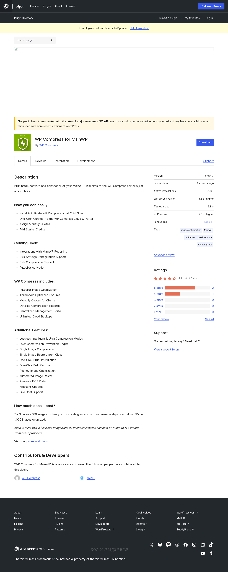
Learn (98, 512)
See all (209, 319)
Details (22, 161)
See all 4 (209, 221)
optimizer (190, 237)
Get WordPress (211, 6)
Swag (141, 529)
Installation (62, 161)
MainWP (208, 230)
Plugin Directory (23, 17)
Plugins (59, 523)
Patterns (60, 529)
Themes (59, 518)
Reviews (40, 161)
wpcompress (205, 244)
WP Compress (48, 145)
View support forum (167, 349)
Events (140, 518)
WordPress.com (187, 512)
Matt (181, 518)
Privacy (18, 529)
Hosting (18, 523)
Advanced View (164, 255)
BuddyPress (185, 529)
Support (208, 161)
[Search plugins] (52, 40)
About (17, 512)
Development (86, 161)
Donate (142, 523)
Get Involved (143, 512)
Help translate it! (139, 28)
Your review (161, 319)
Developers (102, 523)
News (17, 518)
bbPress (183, 523)
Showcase (61, 512)
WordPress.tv (104, 529)
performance (205, 237)
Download (205, 142)
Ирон (51, 549)
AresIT (91, 478)
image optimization (191, 230)
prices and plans (37, 441)
